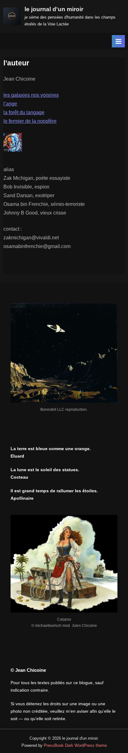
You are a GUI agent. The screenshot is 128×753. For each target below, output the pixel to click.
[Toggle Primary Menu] (118, 41)
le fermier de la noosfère (30, 121)
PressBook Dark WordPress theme (75, 745)
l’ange (10, 103)
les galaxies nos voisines (31, 95)
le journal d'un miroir (54, 9)
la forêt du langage (23, 112)
